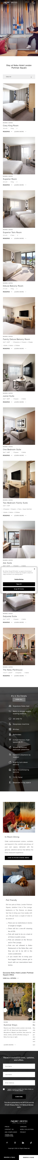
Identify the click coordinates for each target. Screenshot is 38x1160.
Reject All (19, 584)
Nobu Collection (26, 1129)
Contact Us (9, 1129)
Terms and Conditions (9, 1135)
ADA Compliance (11, 1132)
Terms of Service (27, 1105)
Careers (23, 1127)
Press (7, 1127)
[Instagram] (15, 1143)
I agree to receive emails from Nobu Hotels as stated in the (20, 1090)
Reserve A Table (9, 1157)
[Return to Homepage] (11, 3)
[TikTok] (31, 1143)
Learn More (19, 131)
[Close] (34, 569)
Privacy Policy (14, 1105)
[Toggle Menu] (33, 3)
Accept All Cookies (19, 589)
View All (8, 77)
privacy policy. (19, 1090)
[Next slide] (30, 1010)
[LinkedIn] (23, 1143)
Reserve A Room (28, 1157)
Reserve (6, 131)
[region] (19, 580)
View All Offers (9, 978)
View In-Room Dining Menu (18, 858)
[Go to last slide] (5, 1010)
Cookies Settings (19, 579)
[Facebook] (7, 1143)
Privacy (23, 1132)
